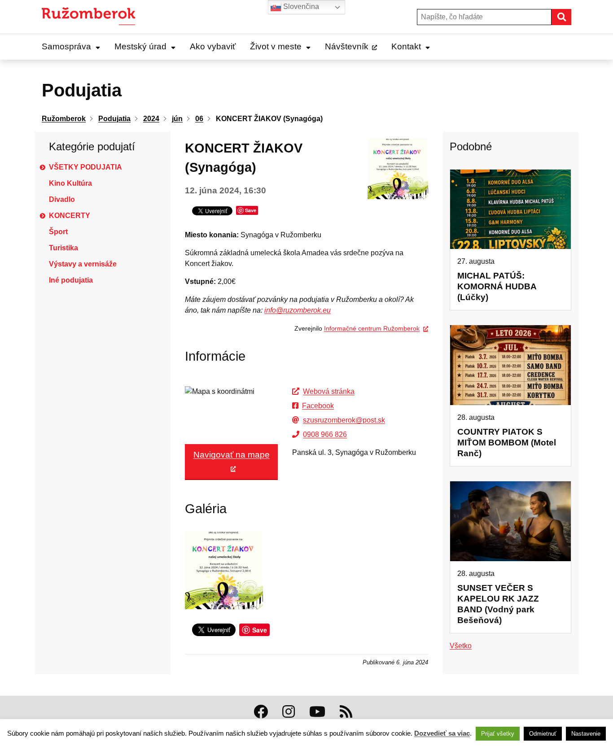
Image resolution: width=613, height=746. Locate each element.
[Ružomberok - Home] (92, 16)
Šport (58, 232)
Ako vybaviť (213, 46)
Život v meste (276, 46)
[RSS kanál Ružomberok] (346, 712)
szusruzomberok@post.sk (344, 420)
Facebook (318, 406)
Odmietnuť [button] (542, 733)
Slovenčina (300, 6)
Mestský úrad (140, 46)
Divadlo (62, 199)
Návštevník (346, 46)
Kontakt (406, 46)
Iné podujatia (71, 280)
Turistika (63, 248)
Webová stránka (329, 391)
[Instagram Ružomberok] (288, 712)
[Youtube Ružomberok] (317, 712)
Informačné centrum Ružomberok (372, 328)
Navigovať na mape (231, 454)
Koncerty (69, 215)
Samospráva (66, 46)
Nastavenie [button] (585, 733)
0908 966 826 (325, 434)
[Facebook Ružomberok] (261, 712)
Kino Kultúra (70, 183)
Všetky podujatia (85, 167)
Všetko (461, 646)
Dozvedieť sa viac (442, 733)
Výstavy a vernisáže (83, 264)
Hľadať (570, 17)
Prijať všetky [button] (497, 733)
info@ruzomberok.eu (297, 310)
